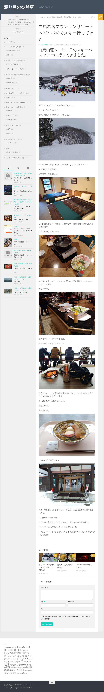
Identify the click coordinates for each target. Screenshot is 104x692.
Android (9, 78)
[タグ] (27, 168)
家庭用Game (11, 120)
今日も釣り (17, 281)
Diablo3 (10, 647)
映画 (19, 667)
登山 (15, 670)
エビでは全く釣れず (20, 292)
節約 (26, 670)
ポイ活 (10, 662)
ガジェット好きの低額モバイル (16, 74)
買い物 (8, 672)
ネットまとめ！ (11, 88)
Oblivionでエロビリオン (14, 47)
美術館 (30, 670)
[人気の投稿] (9, 168)
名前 (43, 601)
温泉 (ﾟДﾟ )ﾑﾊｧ (74, 17)
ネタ (29, 659)
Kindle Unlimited (12, 152)
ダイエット (8, 659)
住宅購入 (14, 665)
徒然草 (59, 17)
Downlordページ (12, 50)
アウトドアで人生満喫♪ (47, 17)
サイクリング (24, 656)
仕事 (7, 664)
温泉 (65, 17)
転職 (18, 673)
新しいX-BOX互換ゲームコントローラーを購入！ (46, 567)
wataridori (44, 45)
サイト (43, 609)
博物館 (29, 665)
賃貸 (15, 673)
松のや (23, 667)
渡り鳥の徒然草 (19, 7)
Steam (23, 652)
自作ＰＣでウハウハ (13, 139)
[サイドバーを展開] (100, 17)
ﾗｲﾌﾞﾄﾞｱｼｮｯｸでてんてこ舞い (15, 158)
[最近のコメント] (18, 168)
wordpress (10, 143)
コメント (44, 588)
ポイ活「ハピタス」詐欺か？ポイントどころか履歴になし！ (23, 231)
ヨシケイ (17, 662)
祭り (18, 670)
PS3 (11, 653)
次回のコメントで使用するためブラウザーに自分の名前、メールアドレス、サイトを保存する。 (67, 618)
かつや (17, 656)
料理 (15, 667)
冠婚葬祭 (22, 665)
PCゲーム (10, 111)
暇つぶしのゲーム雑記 (13, 107)
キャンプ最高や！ (13, 64)
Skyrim (16, 653)
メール (71, 601)
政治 (12, 667)
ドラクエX (22, 658)
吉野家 (7, 667)
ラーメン (26, 661)
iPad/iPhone (11, 83)
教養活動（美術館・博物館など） (17, 102)
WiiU (6, 655)
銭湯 (8, 134)
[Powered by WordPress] (11, 687)
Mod (8, 55)
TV (28, 653)
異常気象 (9, 670)
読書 (7, 148)
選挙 (21, 673)
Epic (15, 647)
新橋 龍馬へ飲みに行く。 (22, 220)
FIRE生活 (9, 42)
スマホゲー (11, 115)
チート (14, 659)
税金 (23, 670)
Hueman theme (28, 688)
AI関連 (6, 647)
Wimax (12, 656)
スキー (32, 656)
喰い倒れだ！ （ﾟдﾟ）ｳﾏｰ (15, 93)
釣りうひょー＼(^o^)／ (15, 69)
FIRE (19, 650)
